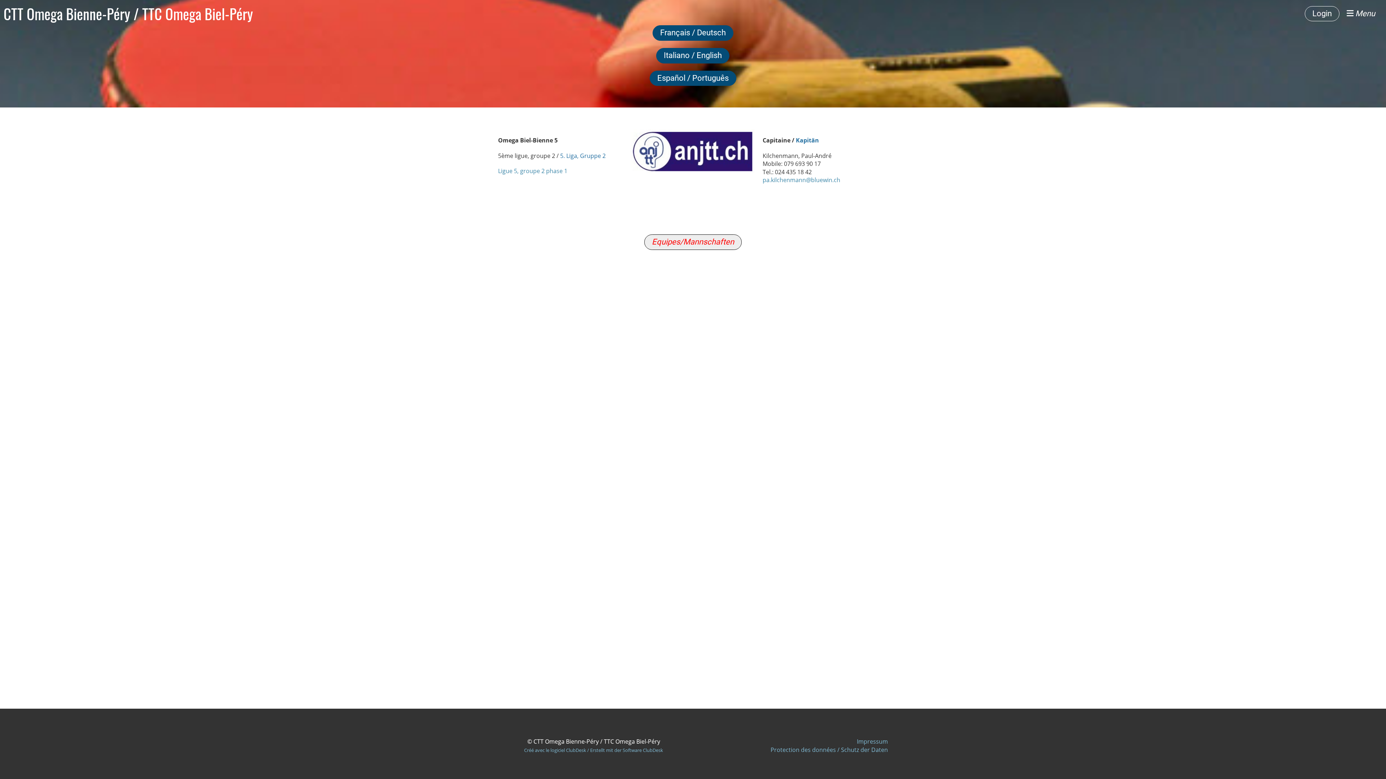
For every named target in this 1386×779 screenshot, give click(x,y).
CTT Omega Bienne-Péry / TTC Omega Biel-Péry (128, 14)
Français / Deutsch (693, 32)
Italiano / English (693, 55)
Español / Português (693, 78)
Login (1322, 13)
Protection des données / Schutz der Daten (829, 750)
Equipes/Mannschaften (693, 241)
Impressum (872, 741)
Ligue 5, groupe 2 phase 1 (532, 171)
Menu (1364, 13)
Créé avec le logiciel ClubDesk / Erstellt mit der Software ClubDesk (593, 750)
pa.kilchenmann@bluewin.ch (801, 180)
